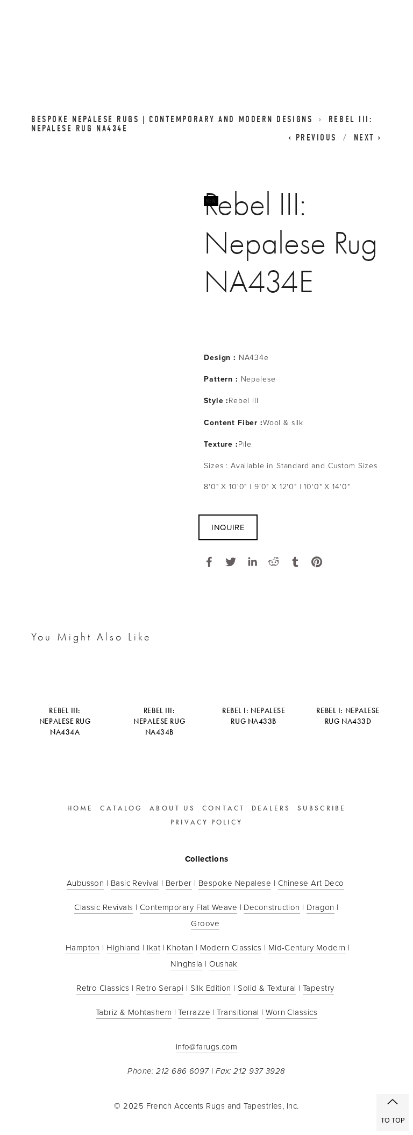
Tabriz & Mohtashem (134, 1012)
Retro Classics (102, 987)
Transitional (238, 1012)
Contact (223, 808)
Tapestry (318, 987)
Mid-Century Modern (307, 947)
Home (80, 808)
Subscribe (321, 808)
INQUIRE (228, 527)
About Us (172, 808)
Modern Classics (231, 947)
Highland (123, 947)
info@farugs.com (207, 1046)
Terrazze (194, 1012)
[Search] (118, 36)
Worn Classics (291, 1012)
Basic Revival (135, 883)
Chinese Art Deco (311, 883)
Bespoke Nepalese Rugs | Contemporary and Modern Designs (171, 119)
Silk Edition (210, 987)
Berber (179, 883)
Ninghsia (186, 963)
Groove (205, 923)
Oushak (223, 963)
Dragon (320, 907)
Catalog (121, 808)
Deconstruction (272, 907)
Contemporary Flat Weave (188, 907)
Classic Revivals (103, 907)
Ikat (153, 947)
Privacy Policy (206, 822)
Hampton (83, 947)
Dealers (271, 808)
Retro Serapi (159, 987)
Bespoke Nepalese (234, 883)
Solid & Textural (267, 987)
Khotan (180, 947)
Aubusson (85, 883)
